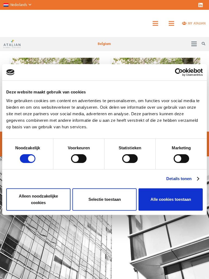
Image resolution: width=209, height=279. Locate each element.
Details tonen (179, 178)
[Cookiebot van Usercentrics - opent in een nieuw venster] (179, 72)
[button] (17, 4)
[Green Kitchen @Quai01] (54, 60)
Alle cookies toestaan (170, 199)
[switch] (79, 158)
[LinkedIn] (200, 5)
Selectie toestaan (104, 199)
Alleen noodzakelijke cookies (38, 199)
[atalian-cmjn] (12, 44)
